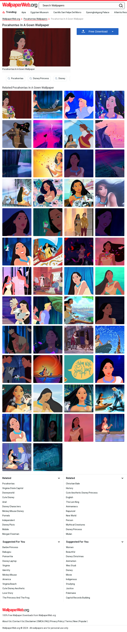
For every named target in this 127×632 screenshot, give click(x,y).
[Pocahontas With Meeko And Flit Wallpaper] (16, 398)
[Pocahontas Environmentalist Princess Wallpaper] (16, 134)
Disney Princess (41, 78)
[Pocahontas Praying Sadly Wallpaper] (47, 398)
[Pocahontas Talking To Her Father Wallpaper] (16, 281)
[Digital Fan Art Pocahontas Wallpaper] (47, 428)
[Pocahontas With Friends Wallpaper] (78, 398)
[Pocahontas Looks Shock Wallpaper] (109, 222)
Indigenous (71, 579)
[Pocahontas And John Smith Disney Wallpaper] (109, 163)
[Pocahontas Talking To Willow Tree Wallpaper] (16, 193)
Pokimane (71, 593)
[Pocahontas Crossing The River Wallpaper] (47, 105)
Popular (83, 621)
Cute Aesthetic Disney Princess (82, 492)
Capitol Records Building (78, 597)
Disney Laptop (9, 561)
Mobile (5, 529)
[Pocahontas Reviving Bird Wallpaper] (16, 369)
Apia (24, 12)
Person (69, 520)
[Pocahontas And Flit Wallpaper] (47, 222)
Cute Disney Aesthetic (13, 588)
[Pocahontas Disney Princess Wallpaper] (78, 428)
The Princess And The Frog (15, 597)
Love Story (7, 593)
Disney (62, 78)
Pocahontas (17, 78)
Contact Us (18, 621)
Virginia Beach (9, 584)
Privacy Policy (57, 621)
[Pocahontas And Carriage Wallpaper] (78, 340)
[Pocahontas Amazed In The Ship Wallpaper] (47, 251)
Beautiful (70, 552)
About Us (6, 621)
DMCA (40, 621)
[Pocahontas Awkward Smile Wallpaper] (16, 428)
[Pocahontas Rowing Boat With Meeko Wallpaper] (109, 428)
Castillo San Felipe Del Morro (67, 12)
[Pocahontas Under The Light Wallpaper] (109, 105)
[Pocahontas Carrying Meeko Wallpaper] (16, 310)
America (6, 579)
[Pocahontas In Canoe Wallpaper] (109, 281)
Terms (68, 621)
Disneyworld (8, 492)
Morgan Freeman (10, 534)
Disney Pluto (8, 524)
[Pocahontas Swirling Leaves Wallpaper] (47, 457)
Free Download (98, 31)
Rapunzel (70, 511)
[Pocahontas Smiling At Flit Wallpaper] (16, 251)
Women (70, 547)
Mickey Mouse (9, 575)
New (75, 621)
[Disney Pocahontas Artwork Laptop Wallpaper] (78, 369)
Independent (8, 520)
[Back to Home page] (19, 5)
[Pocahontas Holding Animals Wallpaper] (78, 193)
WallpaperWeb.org (11, 19)
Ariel (4, 502)
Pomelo (6, 515)
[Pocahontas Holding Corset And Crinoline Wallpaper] (47, 281)
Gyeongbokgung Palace (97, 12)
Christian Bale (73, 483)
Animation (71, 561)
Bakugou (6, 552)
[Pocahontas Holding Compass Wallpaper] (78, 251)
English (69, 497)
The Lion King (72, 502)
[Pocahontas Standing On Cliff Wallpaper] (109, 134)
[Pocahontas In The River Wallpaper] (16, 163)
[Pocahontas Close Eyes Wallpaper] (47, 340)
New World (71, 515)
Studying (70, 584)
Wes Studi (71, 565)
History (69, 488)
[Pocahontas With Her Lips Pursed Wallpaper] (78, 281)
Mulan (69, 534)
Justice (70, 588)
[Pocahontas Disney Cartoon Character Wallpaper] (109, 310)
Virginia (6, 565)
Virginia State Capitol (12, 488)
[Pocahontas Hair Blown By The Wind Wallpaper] (109, 251)
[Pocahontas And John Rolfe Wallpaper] (78, 134)
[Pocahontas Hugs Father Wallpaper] (16, 340)
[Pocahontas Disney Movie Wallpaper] (78, 163)
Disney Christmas (75, 556)
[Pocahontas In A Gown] (16, 105)
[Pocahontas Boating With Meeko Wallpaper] (109, 340)
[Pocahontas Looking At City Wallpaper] (78, 310)
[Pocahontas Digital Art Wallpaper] (109, 193)
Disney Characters (11, 506)
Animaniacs (72, 506)
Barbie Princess (10, 547)
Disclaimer (31, 621)
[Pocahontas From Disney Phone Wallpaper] (47, 369)
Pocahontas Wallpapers (35, 19)
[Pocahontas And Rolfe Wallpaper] (78, 222)
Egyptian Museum (40, 12)
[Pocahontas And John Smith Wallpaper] (109, 398)
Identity (6, 570)
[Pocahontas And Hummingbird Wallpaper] (47, 163)
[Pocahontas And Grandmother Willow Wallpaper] (47, 310)
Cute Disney (8, 497)
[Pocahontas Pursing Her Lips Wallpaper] (16, 222)
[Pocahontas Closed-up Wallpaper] (109, 369)
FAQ (47, 621)
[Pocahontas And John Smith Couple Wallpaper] (16, 457)
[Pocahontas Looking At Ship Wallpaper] (47, 134)
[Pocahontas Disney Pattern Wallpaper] (47, 193)
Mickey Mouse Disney (13, 511)
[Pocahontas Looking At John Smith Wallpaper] (78, 105)
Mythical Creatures (75, 524)
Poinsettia (7, 556)
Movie (69, 575)
